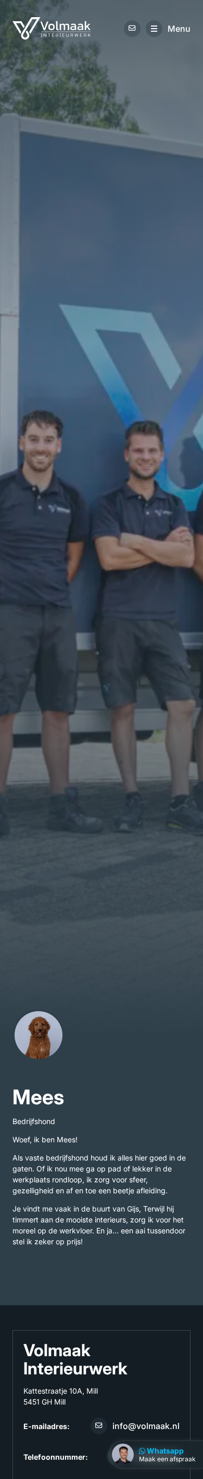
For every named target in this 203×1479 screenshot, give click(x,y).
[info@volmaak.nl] (132, 28)
